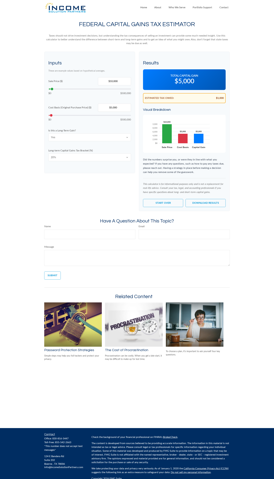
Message (49, 247)
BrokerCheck (170, 437)
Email (142, 226)
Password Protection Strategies (69, 350)
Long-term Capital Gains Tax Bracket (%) (70, 150)
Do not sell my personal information (191, 472)
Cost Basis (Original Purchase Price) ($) (69, 107)
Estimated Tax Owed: (159, 98)
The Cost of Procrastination (126, 350)
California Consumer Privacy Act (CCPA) (206, 468)
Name (47, 226)
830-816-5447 (60, 438)
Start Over (163, 203)
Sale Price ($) (55, 81)
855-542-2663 (63, 442)
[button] (143, 7)
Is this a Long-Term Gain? (62, 130)
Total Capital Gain (184, 75)
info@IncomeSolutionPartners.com (63, 467)
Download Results (205, 203)
